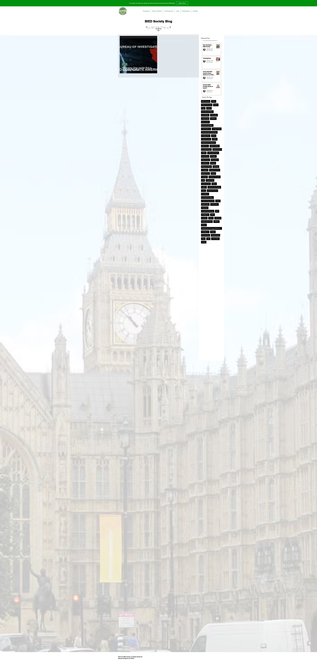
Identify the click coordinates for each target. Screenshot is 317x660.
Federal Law (210, 180)
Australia (204, 177)
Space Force (205, 173)
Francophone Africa (207, 197)
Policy (211, 218)
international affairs (207, 125)
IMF (217, 211)
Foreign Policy (216, 129)
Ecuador (213, 156)
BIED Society (205, 101)
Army (203, 190)
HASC (218, 201)
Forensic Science (212, 190)
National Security (206, 105)
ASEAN (216, 221)
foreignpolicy (205, 135)
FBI (203, 180)
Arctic (213, 173)
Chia (203, 238)
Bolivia (204, 225)
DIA (208, 238)
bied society (205, 122)
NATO (215, 105)
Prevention (215, 159)
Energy (213, 163)
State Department (213, 153)
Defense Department (207, 201)
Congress (204, 170)
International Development (209, 132)
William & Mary (215, 146)
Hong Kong (205, 118)
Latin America (217, 149)
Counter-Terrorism (215, 177)
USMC (203, 153)
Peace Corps (205, 159)
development (215, 235)
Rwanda (216, 166)
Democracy (214, 204)
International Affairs (207, 111)
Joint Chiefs (215, 238)
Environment (205, 235)
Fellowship (214, 115)
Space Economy (214, 170)
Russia (213, 232)
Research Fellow (206, 166)
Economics (205, 156)
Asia (203, 108)
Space (209, 108)
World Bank (205, 115)
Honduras (204, 208)
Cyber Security (206, 139)
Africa (213, 135)
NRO (212, 214)
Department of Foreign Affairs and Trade (212, 228)
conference (205, 163)
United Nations (206, 129)
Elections (217, 218)
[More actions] (154, 40)
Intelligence (205, 214)
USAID (214, 139)
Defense (213, 118)
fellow (214, 183)
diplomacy (205, 146)
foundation (205, 194)
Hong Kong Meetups (207, 211)
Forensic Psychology (214, 187)
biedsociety (205, 204)
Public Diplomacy (207, 221)
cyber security (206, 183)
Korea (203, 242)
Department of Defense (208, 142)
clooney (204, 218)
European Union (206, 149)
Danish (204, 187)
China (124, 64)
